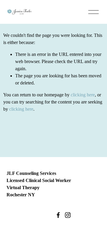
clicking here (83, 94)
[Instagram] (68, 215)
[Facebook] (58, 215)
